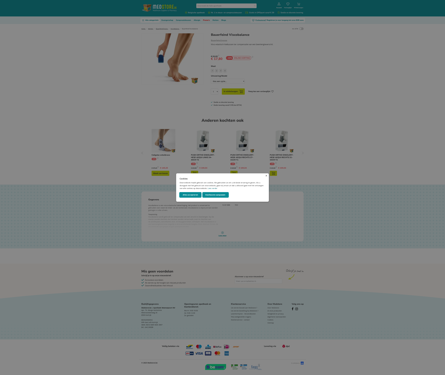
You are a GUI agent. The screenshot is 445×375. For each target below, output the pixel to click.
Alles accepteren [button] (190, 195)
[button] (215, 195)
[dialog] (222, 187)
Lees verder (212, 188)
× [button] (266, 176)
